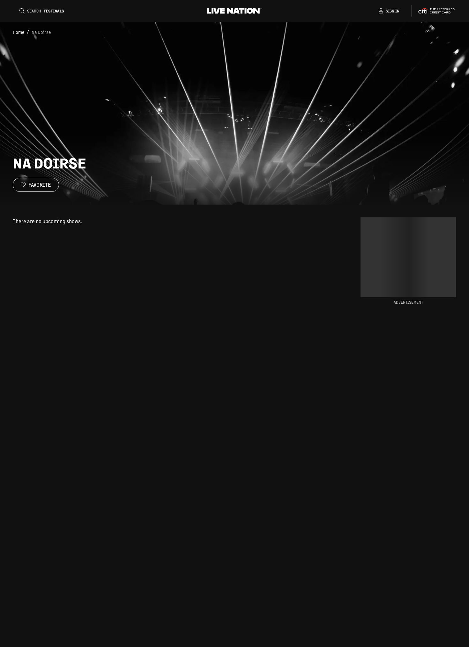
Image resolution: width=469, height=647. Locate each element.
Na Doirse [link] (41, 32)
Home (18, 32)
